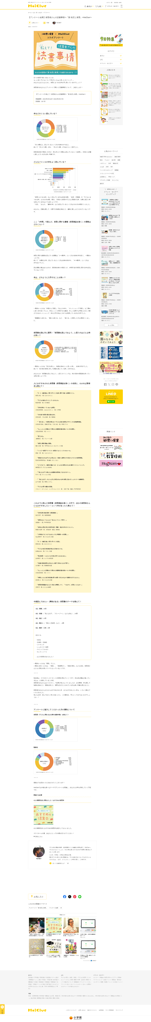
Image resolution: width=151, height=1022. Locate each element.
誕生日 (102, 183)
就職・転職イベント (106, 982)
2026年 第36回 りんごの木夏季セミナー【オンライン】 (114, 311)
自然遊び (48, 977)
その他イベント (117, 982)
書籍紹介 (76, 982)
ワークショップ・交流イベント (102, 979)
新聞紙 (116, 170)
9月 (112, 166)
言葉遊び (47, 982)
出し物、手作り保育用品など (47, 986)
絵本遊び (55, 979)
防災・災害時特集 (33, 996)
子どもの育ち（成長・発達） (69, 977)
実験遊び (53, 982)
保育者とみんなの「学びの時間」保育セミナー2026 (114, 217)
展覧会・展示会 (116, 979)
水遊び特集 (48, 998)
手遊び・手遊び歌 (47, 979)
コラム (68, 979)
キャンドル (115, 180)
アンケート (47, 12)
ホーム (29, 12)
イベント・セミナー (106, 63)
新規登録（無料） (118, 2)
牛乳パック (111, 176)
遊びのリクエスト (92, 1010)
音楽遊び (41, 982)
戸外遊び (36, 977)
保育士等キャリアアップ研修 (112, 977)
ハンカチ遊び (42, 984)
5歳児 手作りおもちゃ (106, 156)
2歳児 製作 (117, 156)
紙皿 (119, 160)
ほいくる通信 (87, 984)
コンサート (96, 982)
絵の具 (114, 160)
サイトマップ (119, 1010)
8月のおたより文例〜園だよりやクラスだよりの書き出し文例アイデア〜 (115, 111)
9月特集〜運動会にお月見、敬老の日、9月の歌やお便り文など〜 (57, 996)
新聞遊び (31, 979)
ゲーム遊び (55, 977)
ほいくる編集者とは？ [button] (58, 863)
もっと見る (111, 325)
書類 (75, 979)
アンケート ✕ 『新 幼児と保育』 (38, 908)
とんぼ (102, 166)
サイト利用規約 (110, 1010)
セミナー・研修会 (98, 977)
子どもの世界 (82, 977)
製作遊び (42, 977)
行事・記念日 (81, 979)
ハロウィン (103, 163)
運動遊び (30, 982)
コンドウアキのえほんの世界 (114, 294)
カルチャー (64, 986)
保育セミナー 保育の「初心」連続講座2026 (114, 262)
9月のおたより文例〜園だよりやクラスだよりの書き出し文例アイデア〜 (115, 77)
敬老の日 (115, 163)
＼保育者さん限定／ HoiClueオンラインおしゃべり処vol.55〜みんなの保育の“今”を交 (114, 202)
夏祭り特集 (56, 998)
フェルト (107, 160)
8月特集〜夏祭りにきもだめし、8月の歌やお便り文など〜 (93, 996)
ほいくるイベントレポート (74, 984)
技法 (101, 160)
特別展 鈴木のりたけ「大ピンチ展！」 (114, 230)
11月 (109, 163)
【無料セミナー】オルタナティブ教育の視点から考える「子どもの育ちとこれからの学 (114, 280)
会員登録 (101, 1010)
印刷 (48, 22)
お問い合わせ (81, 1010)
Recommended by (87, 960)
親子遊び (49, 984)
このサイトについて (71, 1010)
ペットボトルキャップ (106, 170)
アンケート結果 (53, 908)
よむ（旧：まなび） (38, 12)
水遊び (36, 982)
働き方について (68, 982)
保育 (71, 979)
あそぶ (102, 55)
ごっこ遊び (38, 979)
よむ (101, 59)
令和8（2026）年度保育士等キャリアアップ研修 (114, 248)
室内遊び (30, 977)
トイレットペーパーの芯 (107, 173)
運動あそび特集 (115, 996)
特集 (29, 993)
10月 (107, 166)
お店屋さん (103, 176)
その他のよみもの (73, 986)
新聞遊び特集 (41, 998)
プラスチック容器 (105, 180)
